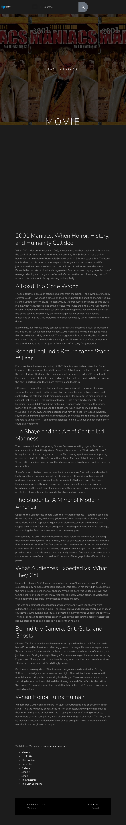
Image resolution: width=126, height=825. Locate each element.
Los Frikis (27, 756)
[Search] (83, 7)
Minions (26, 752)
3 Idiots (26, 768)
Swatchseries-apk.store (54, 746)
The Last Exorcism (32, 784)
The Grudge (28, 760)
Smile (25, 776)
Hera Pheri (27, 764)
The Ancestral (29, 780)
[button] (34, 6)
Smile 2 (26, 772)
